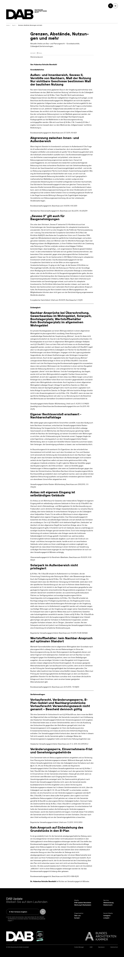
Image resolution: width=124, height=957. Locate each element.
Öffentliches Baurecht (36, 57)
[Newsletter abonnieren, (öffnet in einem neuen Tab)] (43, 912)
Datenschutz (114, 947)
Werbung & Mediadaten (82, 905)
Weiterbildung (108, 902)
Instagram (107, 915)
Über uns (77, 915)
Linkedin (106, 918)
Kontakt (77, 918)
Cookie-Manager (79, 947)
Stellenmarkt (107, 905)
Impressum (101, 947)
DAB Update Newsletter (82, 902)
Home (7, 25)
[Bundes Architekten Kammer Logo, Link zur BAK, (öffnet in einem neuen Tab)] (99, 936)
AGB (91, 947)
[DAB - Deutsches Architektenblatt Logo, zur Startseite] (26, 14)
